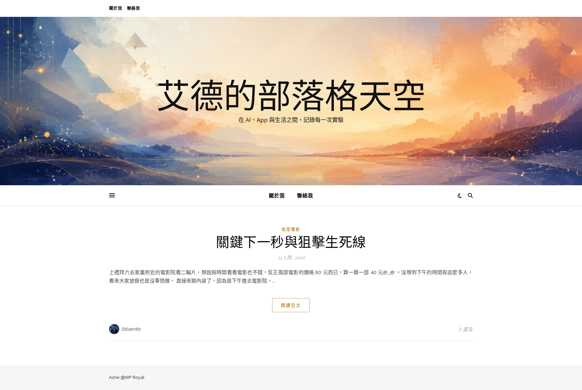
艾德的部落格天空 (291, 95)
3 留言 (466, 329)
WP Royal (134, 377)
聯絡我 (133, 8)
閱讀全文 (291, 305)
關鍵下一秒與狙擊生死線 (291, 241)
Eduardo (131, 329)
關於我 (115, 8)
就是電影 (291, 229)
